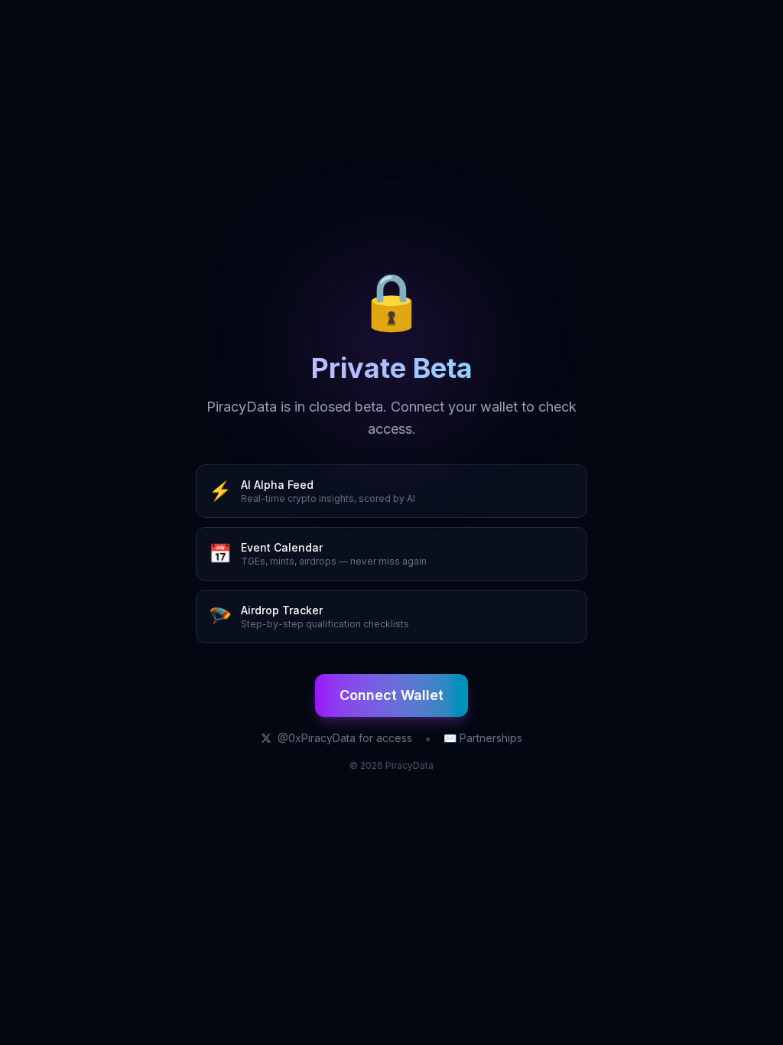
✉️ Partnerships (482, 737)
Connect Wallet (391, 695)
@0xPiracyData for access (345, 737)
